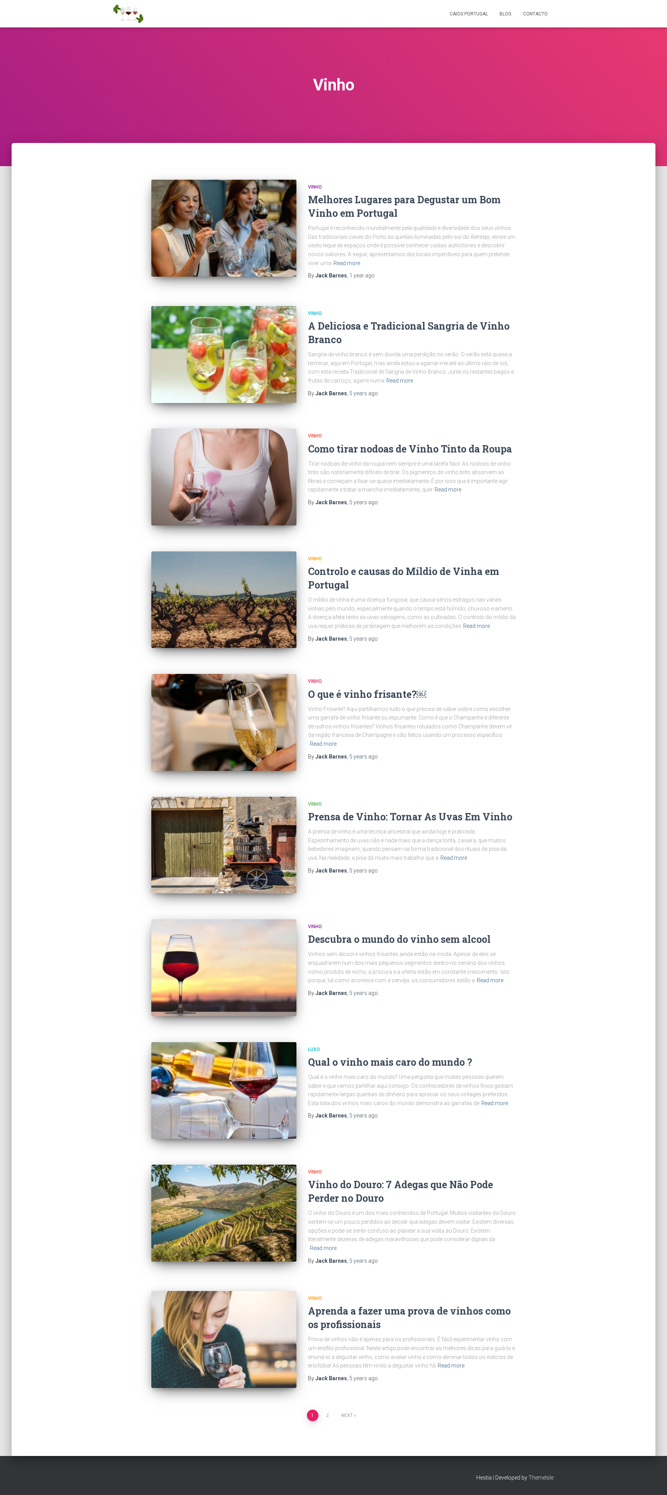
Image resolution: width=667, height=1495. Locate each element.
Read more (347, 263)
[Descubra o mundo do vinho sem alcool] (223, 967)
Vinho (315, 187)
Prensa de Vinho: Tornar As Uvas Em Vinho (410, 816)
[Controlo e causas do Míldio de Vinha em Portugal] (223, 599)
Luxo (314, 1049)
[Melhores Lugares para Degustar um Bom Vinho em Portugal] (223, 228)
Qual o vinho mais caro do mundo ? (390, 1062)
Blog (505, 14)
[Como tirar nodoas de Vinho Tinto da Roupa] (223, 477)
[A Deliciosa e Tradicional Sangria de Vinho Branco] (223, 354)
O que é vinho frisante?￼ (367, 694)
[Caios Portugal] (128, 14)
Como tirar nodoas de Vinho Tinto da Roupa (410, 448)
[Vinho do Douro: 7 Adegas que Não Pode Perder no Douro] (223, 1213)
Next (347, 1415)
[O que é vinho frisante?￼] (223, 722)
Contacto (535, 14)
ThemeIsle (541, 1478)
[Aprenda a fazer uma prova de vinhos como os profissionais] (223, 1339)
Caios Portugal (469, 14)
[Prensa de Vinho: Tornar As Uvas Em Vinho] (223, 845)
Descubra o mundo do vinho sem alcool (399, 939)
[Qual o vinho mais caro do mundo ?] (223, 1090)
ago (362, 275)
